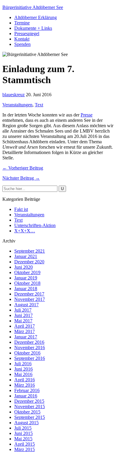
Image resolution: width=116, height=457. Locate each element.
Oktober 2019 (27, 272)
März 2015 (24, 449)
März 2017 (24, 331)
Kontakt (21, 38)
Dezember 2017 (29, 293)
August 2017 (26, 304)
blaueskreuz (13, 94)
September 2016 (29, 358)
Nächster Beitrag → (21, 178)
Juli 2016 (23, 363)
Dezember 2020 (29, 261)
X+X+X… (24, 230)
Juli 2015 (23, 427)
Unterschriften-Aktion (35, 225)
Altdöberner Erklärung (35, 17)
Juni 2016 (23, 368)
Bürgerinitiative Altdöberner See (32, 7)
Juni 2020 (23, 267)
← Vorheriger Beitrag (22, 167)
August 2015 (26, 422)
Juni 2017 (23, 315)
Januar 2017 (25, 336)
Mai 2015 (23, 438)
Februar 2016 (27, 390)
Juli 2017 (23, 310)
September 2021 (29, 251)
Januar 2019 (25, 277)
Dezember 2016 (29, 342)
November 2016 (29, 347)
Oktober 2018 (27, 283)
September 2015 (29, 417)
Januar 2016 (25, 395)
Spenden (22, 44)
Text (39, 104)
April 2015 (24, 444)
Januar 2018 (25, 288)
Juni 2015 (23, 433)
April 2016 (24, 379)
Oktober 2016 (27, 352)
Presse (87, 114)
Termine (22, 22)
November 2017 (29, 299)
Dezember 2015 (29, 401)
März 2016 (24, 385)
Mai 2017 (23, 320)
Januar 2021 (25, 256)
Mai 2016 (23, 374)
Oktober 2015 (27, 411)
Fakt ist (21, 209)
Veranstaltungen (17, 104)
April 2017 (24, 326)
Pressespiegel (26, 33)
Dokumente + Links (33, 28)
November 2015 (29, 406)
